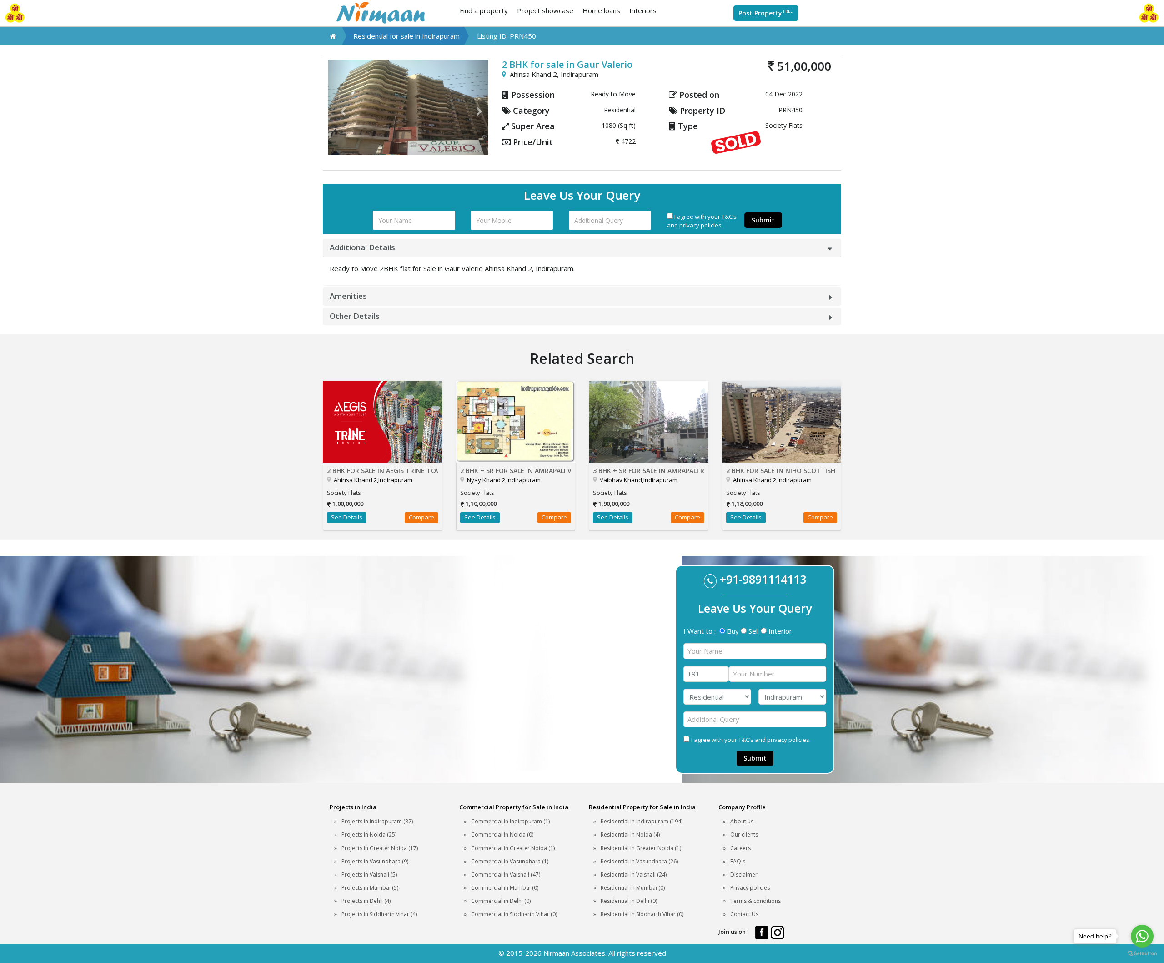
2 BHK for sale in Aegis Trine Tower (382, 470)
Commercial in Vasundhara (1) (509, 861)
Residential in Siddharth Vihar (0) (642, 914)
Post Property (765, 13)
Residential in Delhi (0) (629, 901)
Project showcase (545, 10)
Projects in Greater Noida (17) (379, 848)
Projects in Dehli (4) (366, 901)
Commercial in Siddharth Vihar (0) (514, 914)
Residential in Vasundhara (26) (639, 861)
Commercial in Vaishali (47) (505, 874)
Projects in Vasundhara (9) (374, 861)
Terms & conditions (755, 901)
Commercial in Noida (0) (502, 834)
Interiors (643, 10)
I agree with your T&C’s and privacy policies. (702, 220)
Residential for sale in (406, 35)
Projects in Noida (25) (368, 834)
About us (741, 821)
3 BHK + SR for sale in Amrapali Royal (648, 470)
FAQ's (737, 861)
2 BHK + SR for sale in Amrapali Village (516, 470)
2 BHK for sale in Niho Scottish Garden (782, 470)
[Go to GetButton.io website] (1142, 954)
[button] (340, 107)
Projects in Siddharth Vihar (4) (379, 914)
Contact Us (744, 914)
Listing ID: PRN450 (506, 35)
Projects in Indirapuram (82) (377, 821)
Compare (421, 517)
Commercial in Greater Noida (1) (513, 848)
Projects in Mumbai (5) (369, 888)
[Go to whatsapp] (1142, 936)
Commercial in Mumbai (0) (504, 888)
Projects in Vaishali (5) (369, 874)
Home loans (601, 10)
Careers (740, 848)
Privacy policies (750, 888)
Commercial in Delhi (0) (501, 901)
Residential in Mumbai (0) (633, 888)
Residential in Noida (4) (630, 834)
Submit (763, 220)
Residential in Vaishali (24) (634, 874)
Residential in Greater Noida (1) (641, 848)
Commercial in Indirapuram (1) (510, 821)
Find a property (484, 10)
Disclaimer (744, 874)
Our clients (744, 834)
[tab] (582, 248)
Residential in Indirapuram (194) (641, 821)
